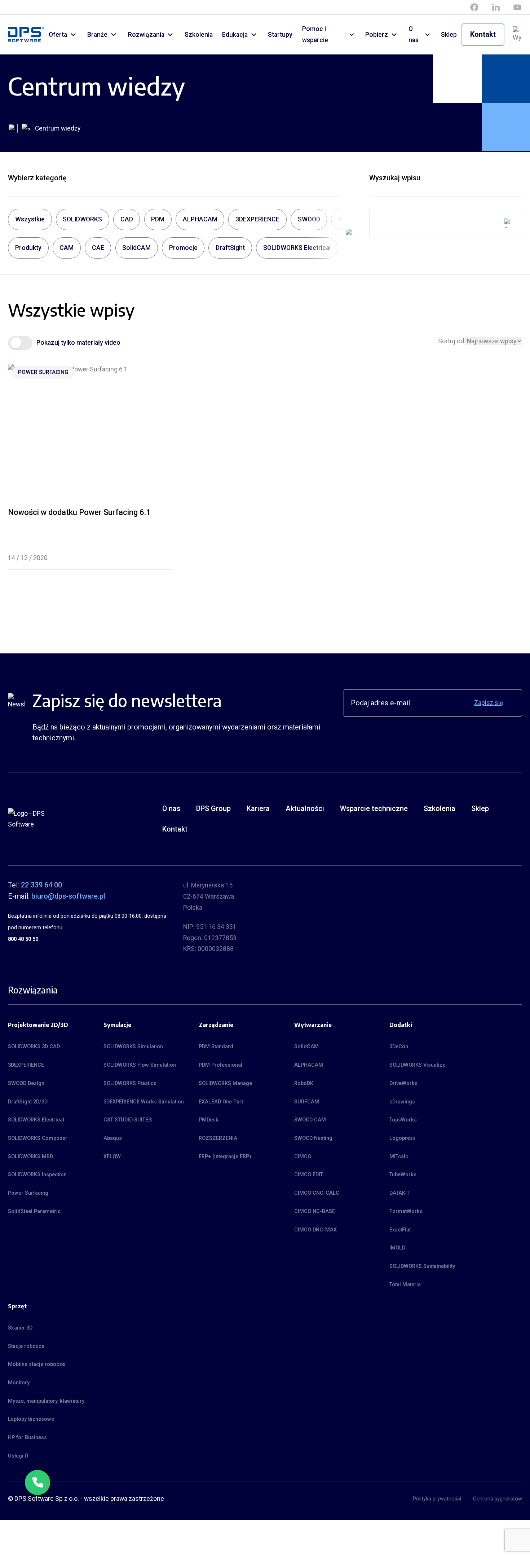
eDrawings (402, 1102)
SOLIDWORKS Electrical (36, 1120)
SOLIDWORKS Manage (225, 1083)
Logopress (402, 1138)
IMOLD (397, 1248)
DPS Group (213, 809)
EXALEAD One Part (221, 1102)
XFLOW (112, 1156)
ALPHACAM (308, 1065)
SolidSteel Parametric (34, 1211)
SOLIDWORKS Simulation (133, 1046)
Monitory (19, 1382)
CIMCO (302, 1156)
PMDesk (208, 1120)
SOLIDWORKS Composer (37, 1138)
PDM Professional (220, 1065)
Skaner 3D (20, 1328)
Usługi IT (18, 1456)
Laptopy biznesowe (31, 1419)
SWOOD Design (26, 1083)
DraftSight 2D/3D (28, 1102)
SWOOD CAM (310, 1120)
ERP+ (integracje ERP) (225, 1156)
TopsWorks (403, 1120)
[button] (37, 1482)
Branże (97, 34)
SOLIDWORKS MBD (30, 1156)
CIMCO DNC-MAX (315, 1230)
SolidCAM (306, 1046)
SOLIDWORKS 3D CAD (34, 1046)
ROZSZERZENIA (218, 1138)
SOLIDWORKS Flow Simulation (139, 1065)
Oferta (58, 34)
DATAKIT (399, 1193)
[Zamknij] (49, 1470)
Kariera (258, 809)
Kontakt (483, 34)
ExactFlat (400, 1230)
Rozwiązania (146, 34)
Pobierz (376, 34)
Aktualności (305, 809)
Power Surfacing (43, 372)
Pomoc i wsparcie (315, 34)
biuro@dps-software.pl (68, 896)
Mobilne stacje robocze (36, 1364)
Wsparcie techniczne (374, 809)
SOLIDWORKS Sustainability (422, 1266)
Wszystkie (30, 219)
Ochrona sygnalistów (497, 1499)
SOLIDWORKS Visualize (417, 1065)
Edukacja (235, 34)
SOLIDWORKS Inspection (37, 1174)
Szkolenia (199, 34)
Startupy (280, 34)
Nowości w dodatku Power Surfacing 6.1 (79, 512)
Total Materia (405, 1284)
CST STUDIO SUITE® (128, 1120)
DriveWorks (403, 1083)
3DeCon (398, 1046)
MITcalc (398, 1156)
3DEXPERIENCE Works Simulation (143, 1102)
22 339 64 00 (41, 885)
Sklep (449, 34)
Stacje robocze (26, 1346)
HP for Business (27, 1437)
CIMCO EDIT (308, 1174)
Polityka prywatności (437, 1499)
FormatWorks (406, 1211)
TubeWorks (402, 1174)
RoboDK (303, 1083)
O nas (413, 34)
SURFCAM (306, 1102)
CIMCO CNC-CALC (316, 1193)
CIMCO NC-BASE (314, 1211)
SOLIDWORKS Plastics (129, 1083)
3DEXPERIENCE (26, 1065)
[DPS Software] (26, 35)
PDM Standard (216, 1046)
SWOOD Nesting (313, 1138)
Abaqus (112, 1138)
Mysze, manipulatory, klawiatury (46, 1401)
